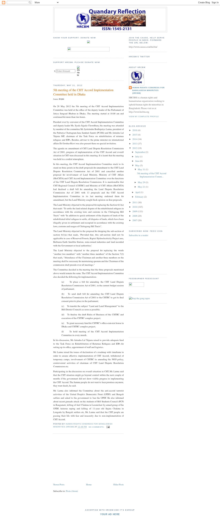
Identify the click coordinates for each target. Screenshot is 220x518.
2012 (135, 148)
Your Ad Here (110, 514)
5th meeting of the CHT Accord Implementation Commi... (151, 175)
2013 (135, 143)
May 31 (142, 169)
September (140, 152)
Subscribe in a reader (138, 235)
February (139, 196)
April (138, 192)
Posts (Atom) (72, 491)
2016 (135, 130)
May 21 (142, 186)
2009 (135, 211)
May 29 (142, 182)
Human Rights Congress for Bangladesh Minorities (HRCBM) (148, 90)
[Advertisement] (79, 458)
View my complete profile (144, 116)
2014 (135, 139)
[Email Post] (108, 427)
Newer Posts (58, 484)
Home (89, 484)
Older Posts (118, 484)
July (137, 156)
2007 (135, 220)
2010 (135, 206)
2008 (135, 215)
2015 (135, 134)
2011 (135, 202)
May (137, 165)
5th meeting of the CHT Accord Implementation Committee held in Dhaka (83, 92)
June (137, 160)
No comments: (97, 427)
